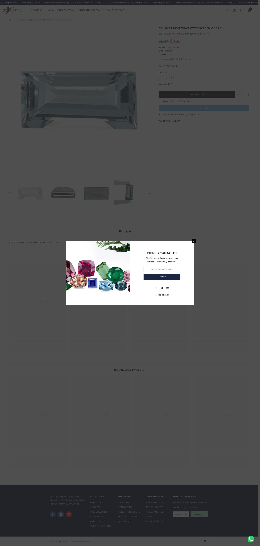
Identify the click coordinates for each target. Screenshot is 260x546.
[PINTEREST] (167, 288)
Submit (162, 276)
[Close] (194, 241)
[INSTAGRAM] (162, 288)
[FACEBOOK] (156, 288)
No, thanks (163, 294)
